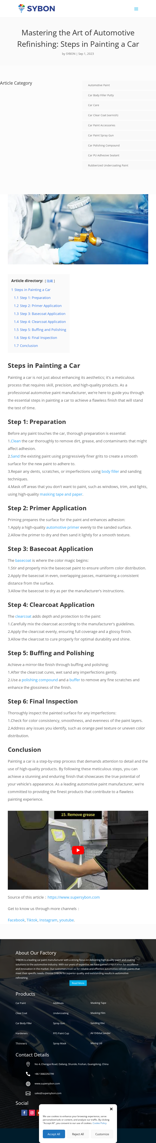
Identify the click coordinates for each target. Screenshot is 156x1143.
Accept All (54, 1134)
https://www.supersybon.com (74, 897)
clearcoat (23, 616)
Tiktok (32, 920)
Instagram (48, 920)
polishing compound (40, 679)
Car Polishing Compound (104, 145)
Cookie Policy (100, 1123)
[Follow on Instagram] (32, 1113)
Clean (16, 441)
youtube (66, 920)
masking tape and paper (61, 494)
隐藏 (50, 281)
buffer (74, 679)
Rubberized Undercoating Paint (108, 165)
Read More (78, 983)
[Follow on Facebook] (24, 1113)
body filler (110, 471)
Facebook (16, 920)
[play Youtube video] (78, 850)
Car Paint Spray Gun (101, 135)
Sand (15, 456)
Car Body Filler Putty (101, 95)
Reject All (78, 1134)
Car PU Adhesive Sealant (103, 155)
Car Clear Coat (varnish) (103, 115)
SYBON (70, 54)
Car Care (93, 105)
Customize (102, 1134)
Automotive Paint (99, 85)
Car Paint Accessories (101, 125)
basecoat (23, 560)
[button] (111, 1109)
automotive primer (62, 527)
